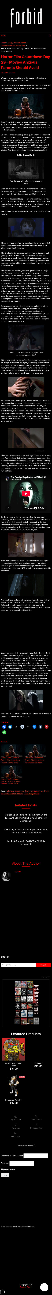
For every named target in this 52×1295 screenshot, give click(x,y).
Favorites (16, 1128)
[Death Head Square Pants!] (13, 1049)
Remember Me (9, 1169)
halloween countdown (15, 791)
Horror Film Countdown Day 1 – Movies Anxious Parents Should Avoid (10, 760)
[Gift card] (38, 1049)
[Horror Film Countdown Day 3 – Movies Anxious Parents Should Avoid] (35, 750)
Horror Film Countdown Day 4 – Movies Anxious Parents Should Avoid (10, 781)
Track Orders (36, 1119)
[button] (44, 1287)
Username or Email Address (12, 1156)
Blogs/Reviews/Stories (17, 43)
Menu (3, 35)
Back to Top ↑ (26, 1287)
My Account (16, 1119)
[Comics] (26, 999)
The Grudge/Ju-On (31, 794)
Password (5, 1163)
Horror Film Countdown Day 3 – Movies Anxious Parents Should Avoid (34, 760)
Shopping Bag (36, 1128)
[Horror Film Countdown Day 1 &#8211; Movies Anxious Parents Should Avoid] (11, 750)
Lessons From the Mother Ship (13, 46)
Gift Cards (15, 1136)
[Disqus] (26, 917)
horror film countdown (34, 791)
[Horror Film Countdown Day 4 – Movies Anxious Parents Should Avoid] (11, 772)
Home (3, 43)
